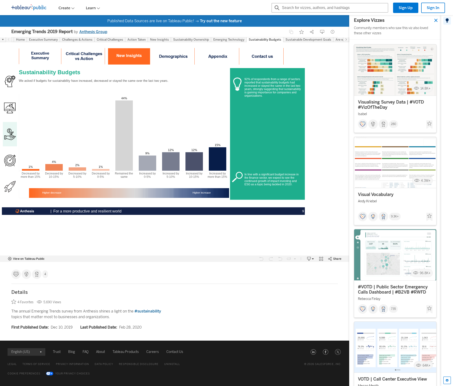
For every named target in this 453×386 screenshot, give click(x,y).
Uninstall (172, 364)
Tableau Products (126, 352)
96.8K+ (425, 273)
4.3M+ (426, 181)
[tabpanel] (395, 200)
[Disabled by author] (291, 32)
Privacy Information (72, 364)
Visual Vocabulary (376, 194)
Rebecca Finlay (369, 299)
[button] (313, 352)
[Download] (322, 32)
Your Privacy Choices (72, 373)
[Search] (276, 8)
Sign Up (406, 7)
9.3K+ (395, 216)
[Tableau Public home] (28, 8)
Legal (12, 364)
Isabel (362, 114)
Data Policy (104, 364)
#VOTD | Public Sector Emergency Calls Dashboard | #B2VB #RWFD (393, 289)
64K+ (427, 365)
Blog (71, 352)
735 (393, 309)
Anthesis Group (93, 32)
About (100, 352)
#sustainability (147, 311)
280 (393, 124)
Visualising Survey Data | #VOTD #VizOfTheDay (391, 105)
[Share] (312, 32)
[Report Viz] (332, 32)
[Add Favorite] (301, 32)
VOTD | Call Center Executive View (392, 379)
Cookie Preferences (24, 373)
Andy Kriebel (367, 201)
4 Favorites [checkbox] (25, 302)
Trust (57, 352)
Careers (152, 352)
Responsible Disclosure (139, 364)
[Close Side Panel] (436, 20)
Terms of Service (36, 364)
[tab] (447, 21)
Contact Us (174, 352)
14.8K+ (425, 88)
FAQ (85, 352)
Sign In (433, 7)
